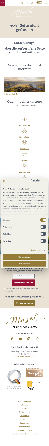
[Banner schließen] (45, 181)
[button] (2, 3)
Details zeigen (36, 250)
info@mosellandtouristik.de (24, 356)
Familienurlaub (24, 172)
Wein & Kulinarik (25, 125)
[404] (39, 2)
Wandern (24, 160)
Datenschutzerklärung (30, 289)
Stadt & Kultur (24, 137)
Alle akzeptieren (24, 257)
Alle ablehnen (24, 264)
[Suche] (32, 3)
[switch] (43, 227)
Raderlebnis (24, 149)
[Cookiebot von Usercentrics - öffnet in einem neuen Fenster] (31, 180)
